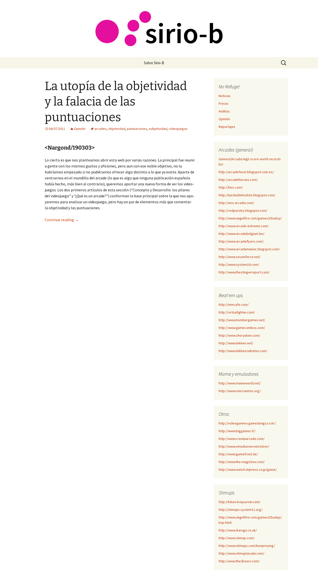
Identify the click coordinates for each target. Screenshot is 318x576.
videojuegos (178, 128)
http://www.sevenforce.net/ (239, 257)
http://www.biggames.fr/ (237, 431)
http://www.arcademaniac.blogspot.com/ (249, 249)
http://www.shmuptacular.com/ (241, 553)
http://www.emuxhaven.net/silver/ (244, 446)
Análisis (224, 111)
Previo (223, 103)
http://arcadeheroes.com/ (238, 179)
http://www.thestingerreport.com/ (244, 272)
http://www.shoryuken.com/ (239, 335)
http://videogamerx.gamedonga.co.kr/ (247, 423)
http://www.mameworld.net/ (240, 383)
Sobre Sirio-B (154, 62)
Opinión (79, 128)
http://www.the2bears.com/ (239, 561)
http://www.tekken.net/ (236, 343)
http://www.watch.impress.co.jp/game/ (248, 469)
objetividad (116, 128)
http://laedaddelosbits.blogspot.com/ (247, 195)
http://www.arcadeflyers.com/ (241, 241)
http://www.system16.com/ (239, 264)
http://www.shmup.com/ (236, 538)
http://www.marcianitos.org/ (240, 391)
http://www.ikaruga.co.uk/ (238, 530)
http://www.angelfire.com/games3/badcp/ (250, 218)
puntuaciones (137, 128)
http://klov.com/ (231, 187)
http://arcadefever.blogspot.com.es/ (246, 172)
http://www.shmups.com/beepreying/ (247, 545)
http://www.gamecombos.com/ (242, 327)
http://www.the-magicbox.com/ (242, 462)
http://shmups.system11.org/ (241, 509)
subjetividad (158, 128)
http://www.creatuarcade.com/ (242, 438)
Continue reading (62, 219)
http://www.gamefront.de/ (238, 454)
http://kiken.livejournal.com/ (239, 502)
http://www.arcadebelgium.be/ (241, 233)
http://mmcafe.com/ (234, 304)
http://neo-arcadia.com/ (236, 203)
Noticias (225, 96)
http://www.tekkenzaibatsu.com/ (243, 351)
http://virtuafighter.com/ (237, 312)
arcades (100, 128)
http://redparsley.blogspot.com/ (243, 210)
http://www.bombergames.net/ (242, 320)
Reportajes (227, 126)
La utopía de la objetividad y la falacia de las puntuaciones (116, 101)
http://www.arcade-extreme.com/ (244, 226)
